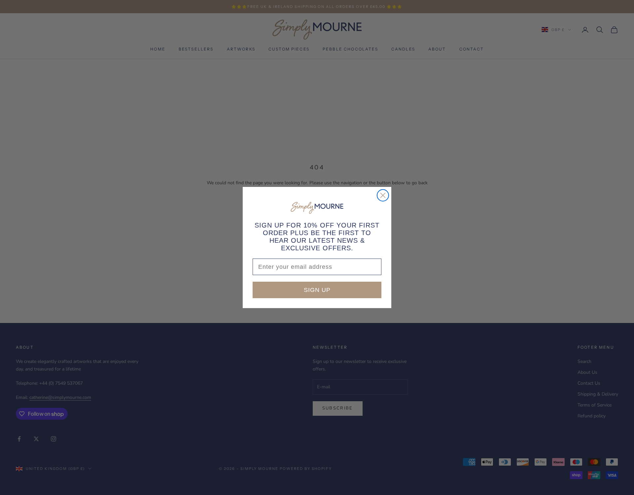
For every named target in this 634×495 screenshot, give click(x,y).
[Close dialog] (383, 195)
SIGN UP (317, 290)
